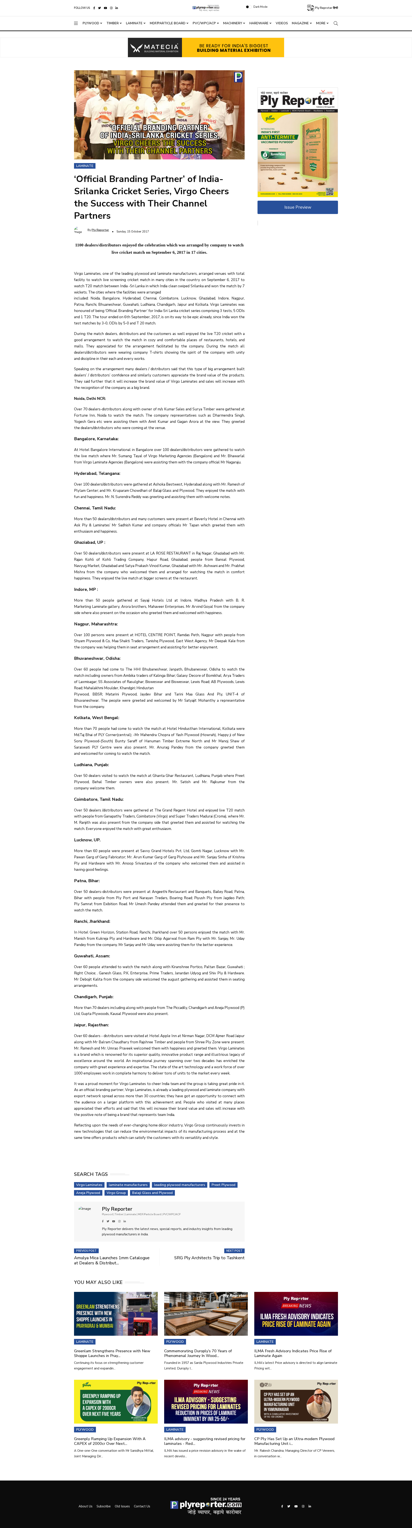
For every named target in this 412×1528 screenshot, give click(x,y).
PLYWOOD (175, 1341)
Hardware (258, 23)
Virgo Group (116, 1192)
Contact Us (142, 1506)
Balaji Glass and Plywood (152, 1192)
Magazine (300, 23)
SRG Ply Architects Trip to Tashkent (209, 1258)
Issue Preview (297, 207)
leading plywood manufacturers (179, 1185)
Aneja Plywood (88, 1192)
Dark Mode (260, 7)
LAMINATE (84, 1341)
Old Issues (122, 1506)
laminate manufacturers (128, 1185)
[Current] (298, 142)
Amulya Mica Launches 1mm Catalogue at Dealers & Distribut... (112, 1260)
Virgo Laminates (89, 1185)
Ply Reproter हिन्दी (326, 8)
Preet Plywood (223, 1185)
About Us (85, 1506)
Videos (282, 23)
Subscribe (104, 1506)
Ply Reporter (100, 230)
